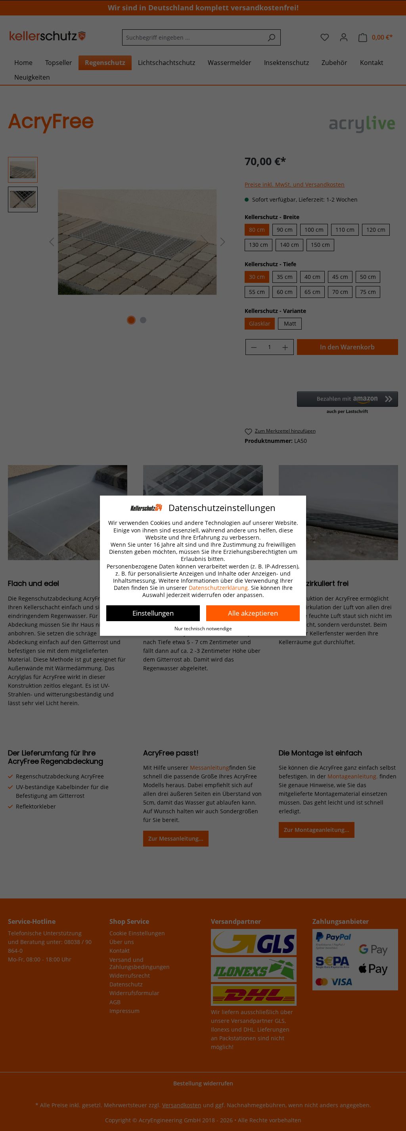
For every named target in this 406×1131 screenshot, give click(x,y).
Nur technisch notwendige (203, 628)
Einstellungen (153, 613)
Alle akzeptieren (253, 613)
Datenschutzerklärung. (219, 587)
